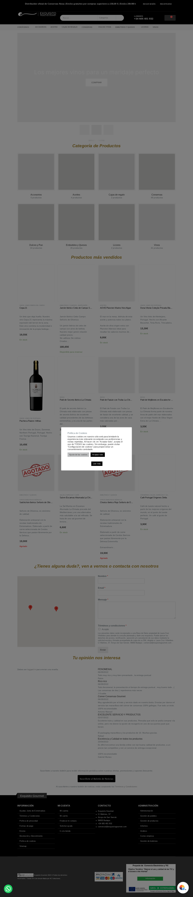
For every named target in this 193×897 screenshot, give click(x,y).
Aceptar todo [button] (97, 455)
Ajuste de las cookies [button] (78, 455)
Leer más (97, 464)
